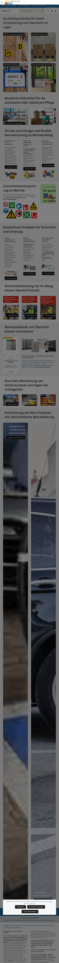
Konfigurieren (20, 907)
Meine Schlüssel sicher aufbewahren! (35, 274)
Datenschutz (26, 903)
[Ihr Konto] (51, 11)
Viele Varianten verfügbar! (13, 167)
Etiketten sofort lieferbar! (32, 169)
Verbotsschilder (14, 942)
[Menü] (48, 11)
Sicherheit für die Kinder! (14, 315)
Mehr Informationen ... (48, 901)
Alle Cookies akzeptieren (30, 911)
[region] (11, 355)
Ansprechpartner (53, 7)
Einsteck (37, 364)
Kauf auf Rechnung (25, 5)
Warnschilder (9, 944)
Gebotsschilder (23, 942)
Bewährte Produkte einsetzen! (16, 404)
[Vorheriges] (5, 355)
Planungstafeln (36, 362)
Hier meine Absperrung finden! (15, 278)
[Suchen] (43, 11)
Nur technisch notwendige (36, 907)
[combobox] (30, 11)
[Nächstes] (16, 355)
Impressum (32, 903)
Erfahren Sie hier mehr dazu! (15, 437)
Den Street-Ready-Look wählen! (34, 315)
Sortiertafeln (44, 362)
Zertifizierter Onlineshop (9, 5)
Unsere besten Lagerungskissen (15, 123)
